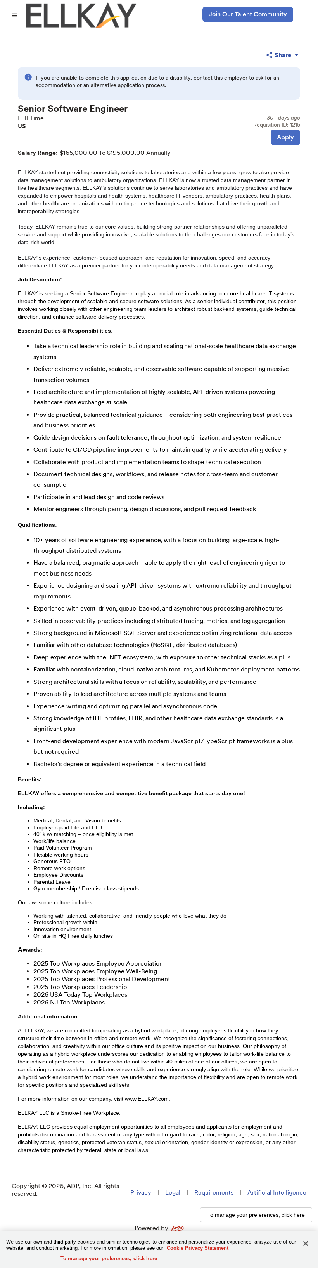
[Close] (305, 1243)
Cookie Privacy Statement (197, 1248)
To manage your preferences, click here (108, 1258)
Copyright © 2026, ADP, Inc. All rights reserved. (65, 1189)
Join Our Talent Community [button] (248, 14)
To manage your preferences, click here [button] (256, 1215)
